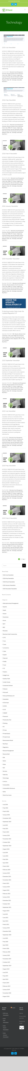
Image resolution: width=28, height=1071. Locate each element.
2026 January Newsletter (10, 206)
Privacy (12, 337)
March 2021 (6, 924)
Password (7, 78)
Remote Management (8, 750)
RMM (4, 761)
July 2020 (5, 938)
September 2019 (7, 965)
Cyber (6, 75)
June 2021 (5, 917)
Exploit (5, 654)
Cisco (4, 641)
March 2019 (6, 982)
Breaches (9, 73)
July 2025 (5, 825)
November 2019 (7, 958)
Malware (7, 337)
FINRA (9, 75)
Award (4, 613)
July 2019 (5, 972)
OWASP (5, 713)
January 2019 (6, 989)
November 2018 (7, 993)
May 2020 (5, 941)
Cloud (3, 75)
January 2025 (6, 835)
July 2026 (5, 804)
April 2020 (5, 945)
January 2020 (6, 955)
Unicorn (5, 781)
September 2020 (7, 934)
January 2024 (6, 873)
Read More (4, 81)
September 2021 (7, 907)
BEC (13, 334)
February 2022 (6, 893)
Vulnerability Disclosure (9, 788)
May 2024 (5, 859)
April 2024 (5, 862)
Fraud (12, 335)
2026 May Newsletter (9, 100)
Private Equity (14, 78)
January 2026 (6, 814)
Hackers (15, 75)
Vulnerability (16, 37)
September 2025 (7, 821)
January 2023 (6, 886)
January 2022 (6, 897)
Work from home (7, 795)
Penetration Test (7, 719)
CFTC (4, 637)
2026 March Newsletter (9, 153)
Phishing (5, 723)
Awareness (4, 73)
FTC (12, 75)
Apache (5, 606)
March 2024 (6, 866)
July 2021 (5, 914)
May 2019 (5, 975)
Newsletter (17, 76)
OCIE (3, 78)
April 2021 (5, 921)
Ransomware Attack (12, 299)
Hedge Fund (19, 75)
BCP (4, 623)
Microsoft (13, 76)
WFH (4, 791)
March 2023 (6, 883)
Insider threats (6, 682)
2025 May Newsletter (9, 465)
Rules (18, 36)
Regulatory (14, 36)
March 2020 (6, 948)
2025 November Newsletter (11, 259)
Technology (11, 37)
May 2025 (5, 828)
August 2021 (6, 910)
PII (9, 78)
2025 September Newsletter (11, 360)
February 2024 (6, 869)
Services (5, 771)
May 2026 (5, 808)
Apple (4, 610)
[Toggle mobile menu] (25, 9)
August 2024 (6, 849)
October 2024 (6, 842)
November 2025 (7, 818)
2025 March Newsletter (9, 518)
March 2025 (6, 832)
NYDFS (21, 76)
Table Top (13, 301)
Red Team (5, 743)
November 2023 (7, 880)
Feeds (13, 1007)
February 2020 (6, 952)
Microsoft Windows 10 (8, 695)
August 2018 (6, 996)
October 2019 (6, 962)
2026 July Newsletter (9, 47)
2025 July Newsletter (9, 411)
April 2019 (5, 979)
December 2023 (7, 876)
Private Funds (9, 36)
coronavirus (6, 647)
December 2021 (7, 900)
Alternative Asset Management (16, 72)
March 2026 (6, 811)
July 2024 (5, 852)
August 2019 (6, 969)
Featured (5, 658)
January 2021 (6, 927)
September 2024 (7, 845)
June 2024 (5, 856)
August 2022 (6, 890)
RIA (22, 299)
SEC (21, 36)
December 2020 (7, 931)
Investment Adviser (6, 76)
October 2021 (6, 903)
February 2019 (6, 986)
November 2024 (7, 838)
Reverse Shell (6, 754)
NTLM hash (6, 702)
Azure (4, 620)
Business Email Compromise (17, 73)
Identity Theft (6, 678)
